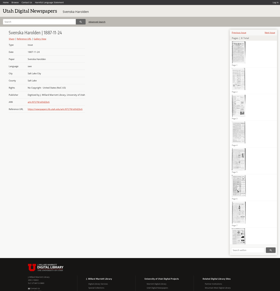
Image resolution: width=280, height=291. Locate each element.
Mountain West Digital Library (218, 287)
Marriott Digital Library (156, 284)
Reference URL (24, 38)
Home (6, 2)
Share (11, 38)
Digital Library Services (98, 284)
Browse (15, 2)
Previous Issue (239, 32)
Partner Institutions (213, 284)
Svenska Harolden (76, 12)
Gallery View (40, 38)
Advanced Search (97, 21)
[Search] (81, 22)
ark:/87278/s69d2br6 (39, 102)
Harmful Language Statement (49, 2)
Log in (276, 2)
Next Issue (270, 32)
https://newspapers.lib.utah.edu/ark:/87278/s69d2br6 (55, 109)
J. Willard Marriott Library (39, 277)
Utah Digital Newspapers (157, 287)
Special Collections (96, 287)
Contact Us (27, 2)
